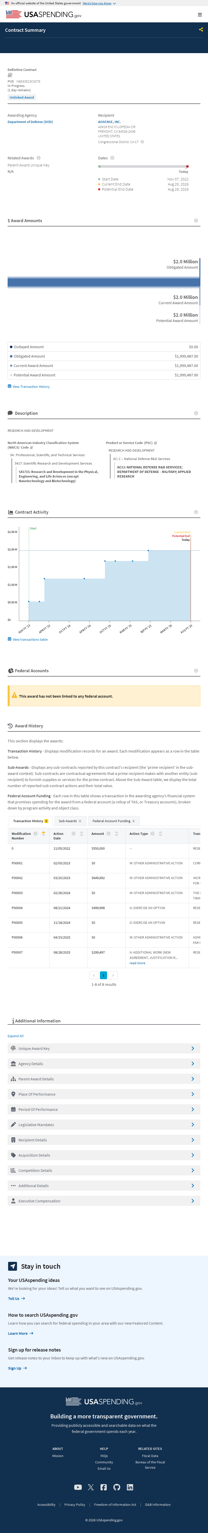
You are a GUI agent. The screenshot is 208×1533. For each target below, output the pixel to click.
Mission (57, 1455)
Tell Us (13, 1298)
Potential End (181, 536)
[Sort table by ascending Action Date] (81, 832)
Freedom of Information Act (115, 1504)
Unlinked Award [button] (22, 97)
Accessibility (46, 1504)
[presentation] (22, 97)
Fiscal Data (150, 1455)
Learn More (18, 1333)
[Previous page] (94, 975)
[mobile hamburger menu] (196, 14)
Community (104, 1462)
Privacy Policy (74, 1504)
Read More (137, 963)
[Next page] (113, 975)
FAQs (104, 1455)
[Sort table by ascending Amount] (116, 832)
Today (186, 540)
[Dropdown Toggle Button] (201, 30)
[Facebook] (103, 1487)
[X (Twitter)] (91, 1487)
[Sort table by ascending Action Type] (160, 832)
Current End (182, 532)
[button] (104, 1048)
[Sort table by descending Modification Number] (43, 835)
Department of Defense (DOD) (30, 121)
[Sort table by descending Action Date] (81, 835)
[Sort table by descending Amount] (116, 835)
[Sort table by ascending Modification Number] (43, 832)
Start (33, 528)
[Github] (116, 1487)
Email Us (104, 1468)
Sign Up (14, 1368)
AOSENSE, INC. (109, 121)
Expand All (16, 1036)
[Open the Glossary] (10, 75)
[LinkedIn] (130, 1487)
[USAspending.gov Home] (43, 14)
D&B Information (158, 1504)
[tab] (31, 821)
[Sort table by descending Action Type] (160, 835)
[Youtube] (78, 1487)
